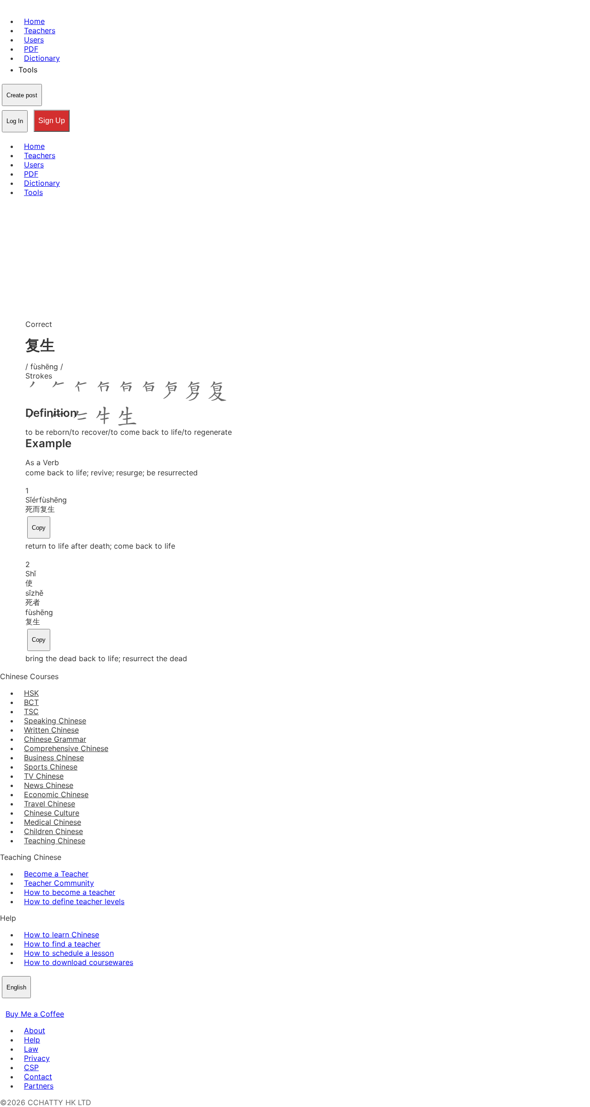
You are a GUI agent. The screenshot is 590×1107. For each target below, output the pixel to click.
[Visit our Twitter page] (16, 1004)
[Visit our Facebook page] (5, 1004)
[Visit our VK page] (27, 1004)
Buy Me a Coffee (35, 1013)
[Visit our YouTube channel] (38, 1004)
